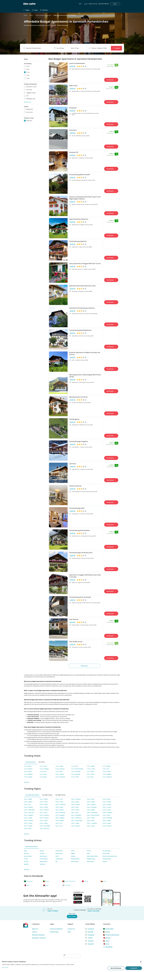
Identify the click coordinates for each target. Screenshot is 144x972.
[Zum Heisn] (58, 473)
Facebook (91, 929)
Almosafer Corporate (39, 938)
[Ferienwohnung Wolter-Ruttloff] (58, 183)
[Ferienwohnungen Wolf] (58, 517)
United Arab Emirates (112, 935)
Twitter (90, 938)
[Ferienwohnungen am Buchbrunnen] (58, 562)
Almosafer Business (38, 935)
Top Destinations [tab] (30, 762)
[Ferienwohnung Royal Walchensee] (58, 339)
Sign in (115, 3)
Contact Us (71, 929)
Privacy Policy (54, 932)
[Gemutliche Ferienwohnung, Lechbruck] (58, 317)
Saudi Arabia (110, 929)
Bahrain (108, 938)
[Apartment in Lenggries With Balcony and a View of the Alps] (58, 584)
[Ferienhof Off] (58, 161)
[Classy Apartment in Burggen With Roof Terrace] (58, 272)
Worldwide (109, 947)
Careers (34, 932)
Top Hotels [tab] (41, 762)
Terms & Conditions (56, 929)
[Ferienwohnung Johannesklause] (58, 539)
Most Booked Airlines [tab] (31, 846)
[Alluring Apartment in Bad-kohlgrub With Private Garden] (58, 384)
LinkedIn (90, 932)
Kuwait (108, 932)
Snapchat (91, 944)
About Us (35, 929)
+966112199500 (52, 911)
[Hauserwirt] (58, 139)
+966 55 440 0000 (93, 911)
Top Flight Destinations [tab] (32, 795)
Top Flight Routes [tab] (60, 795)
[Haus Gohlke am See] (58, 650)
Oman (107, 941)
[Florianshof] (58, 117)
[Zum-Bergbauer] (58, 428)
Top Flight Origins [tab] (47, 795)
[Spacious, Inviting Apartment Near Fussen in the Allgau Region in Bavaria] (58, 206)
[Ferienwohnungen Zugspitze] (58, 450)
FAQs (69, 932)
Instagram (91, 935)
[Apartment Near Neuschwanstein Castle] (58, 295)
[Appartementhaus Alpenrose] (58, 228)
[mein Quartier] (58, 628)
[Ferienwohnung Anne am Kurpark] (58, 606)
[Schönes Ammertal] (58, 495)
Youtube (90, 941)
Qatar (107, 944)
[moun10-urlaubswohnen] (58, 72)
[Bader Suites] (58, 95)
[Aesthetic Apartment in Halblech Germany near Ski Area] (58, 361)
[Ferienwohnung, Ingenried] (58, 250)
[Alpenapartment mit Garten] (58, 406)
